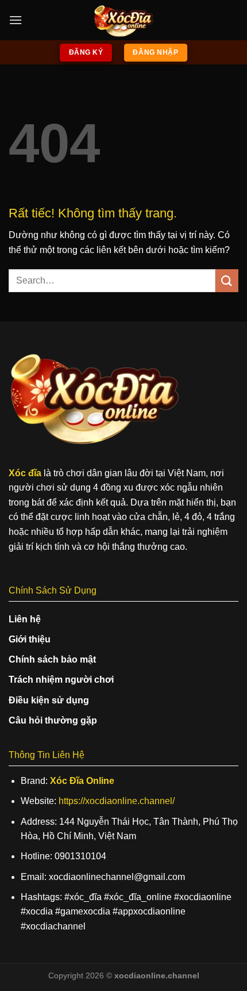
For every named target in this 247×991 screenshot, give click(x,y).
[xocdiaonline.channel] (123, 20)
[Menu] (15, 20)
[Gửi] (226, 280)
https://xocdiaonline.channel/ (117, 801)
